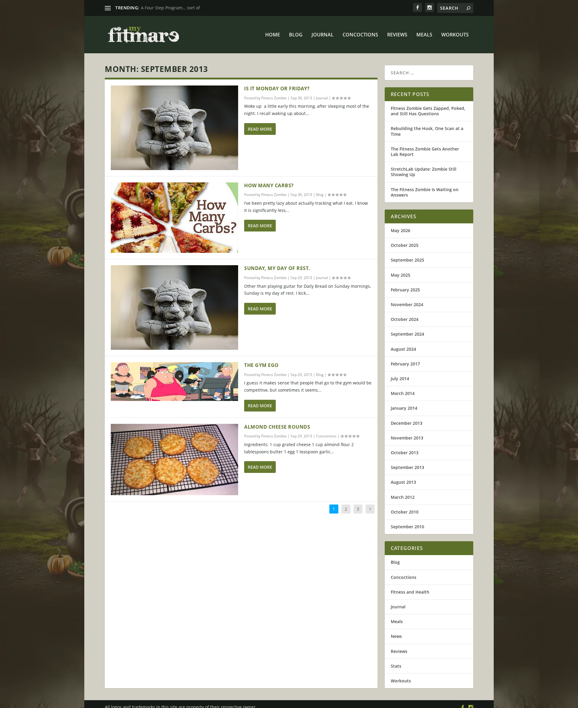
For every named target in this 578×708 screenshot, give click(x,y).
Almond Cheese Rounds (277, 427)
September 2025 (407, 260)
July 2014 (400, 378)
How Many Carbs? (269, 185)
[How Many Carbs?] (174, 217)
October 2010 (404, 512)
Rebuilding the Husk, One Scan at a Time (427, 131)
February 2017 (405, 364)
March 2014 (403, 393)
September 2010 (407, 526)
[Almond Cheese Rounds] (174, 459)
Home (272, 35)
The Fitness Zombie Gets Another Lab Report (425, 151)
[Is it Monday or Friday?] (174, 127)
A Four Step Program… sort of (170, 8)
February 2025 (405, 290)
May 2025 (400, 275)
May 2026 (400, 230)
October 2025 (404, 245)
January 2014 (404, 408)
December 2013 (406, 423)
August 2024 (403, 349)
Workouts (455, 35)
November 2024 (407, 304)
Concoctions (360, 35)
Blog (296, 35)
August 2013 (403, 482)
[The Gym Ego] (174, 381)
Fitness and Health (410, 592)
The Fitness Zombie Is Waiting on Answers (424, 192)
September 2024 (407, 334)
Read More (260, 129)
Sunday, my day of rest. (277, 268)
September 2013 (407, 467)
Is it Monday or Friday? (277, 88)
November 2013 (407, 438)
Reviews (397, 35)
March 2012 (403, 497)
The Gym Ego (261, 365)
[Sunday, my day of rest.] (174, 307)
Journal (323, 35)
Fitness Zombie (274, 98)
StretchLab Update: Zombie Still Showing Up (423, 171)
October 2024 (404, 319)
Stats (396, 666)
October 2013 (404, 452)
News (396, 636)
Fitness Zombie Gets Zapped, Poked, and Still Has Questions (428, 110)
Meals (424, 35)
